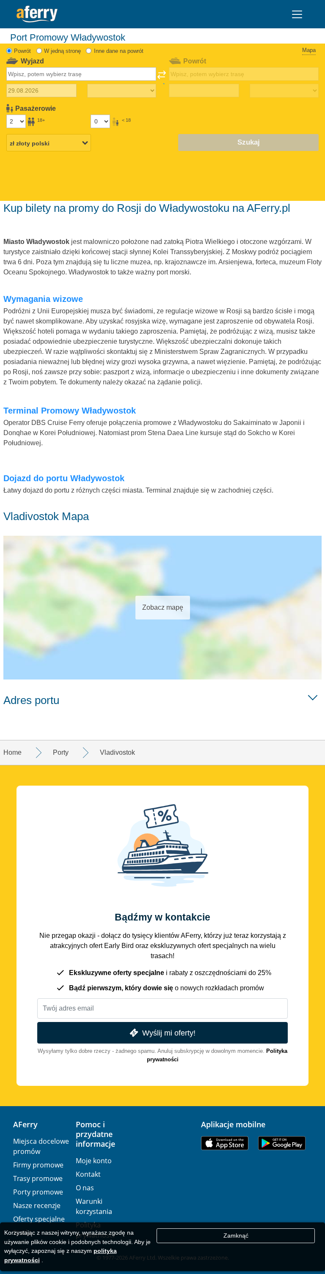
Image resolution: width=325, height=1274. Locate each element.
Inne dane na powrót (118, 51)
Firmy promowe (38, 1165)
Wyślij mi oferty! (169, 1032)
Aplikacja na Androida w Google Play (282, 1143)
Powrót (22, 51)
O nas (85, 1187)
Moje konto (94, 1160)
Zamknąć (235, 1235)
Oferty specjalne (39, 1219)
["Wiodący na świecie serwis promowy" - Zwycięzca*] (37, 14)
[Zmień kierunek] (161, 77)
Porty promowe (38, 1192)
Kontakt (88, 1174)
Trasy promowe (38, 1178)
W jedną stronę (62, 51)
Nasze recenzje (37, 1205)
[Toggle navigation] (297, 14)
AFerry (25, 1124)
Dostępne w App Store (224, 1143)
